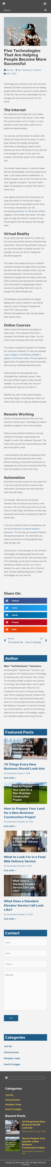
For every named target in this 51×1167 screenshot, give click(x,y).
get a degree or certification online (21, 354)
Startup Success (11, 1052)
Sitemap (26, 1164)
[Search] (45, 10)
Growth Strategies (12, 1064)
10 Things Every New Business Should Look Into (33, 1124)
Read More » (10, 778)
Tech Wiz (9, 70)
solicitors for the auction (27, 211)
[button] (45, 3)
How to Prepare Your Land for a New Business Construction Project (24, 813)
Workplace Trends (12, 1058)
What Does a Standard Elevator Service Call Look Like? (24, 905)
